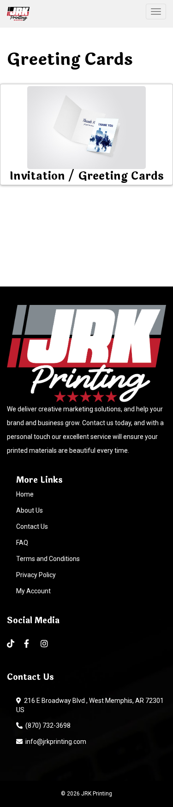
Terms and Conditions (48, 558)
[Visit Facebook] (27, 644)
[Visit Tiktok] (11, 643)
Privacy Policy (36, 575)
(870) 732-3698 (47, 725)
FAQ (22, 542)
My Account (33, 591)
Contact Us (32, 526)
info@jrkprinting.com (54, 741)
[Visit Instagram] (45, 644)
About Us (29, 510)
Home (25, 494)
